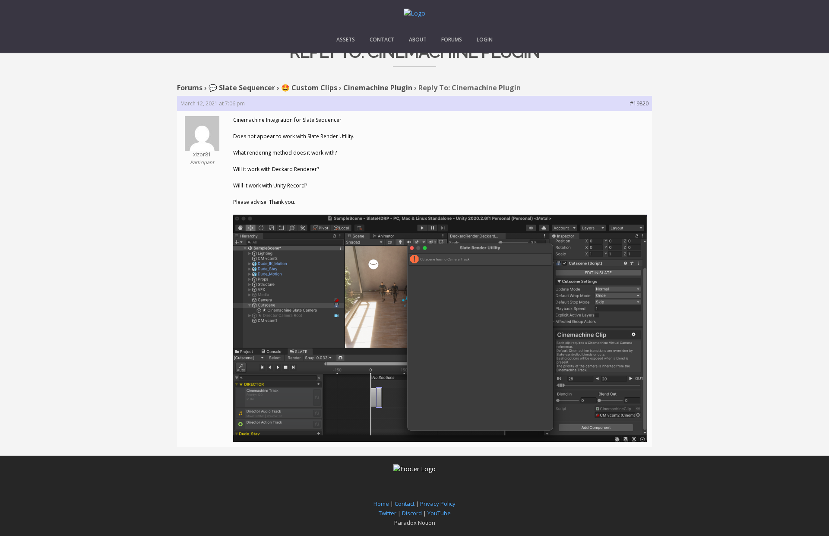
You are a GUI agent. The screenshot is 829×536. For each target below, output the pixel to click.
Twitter (387, 513)
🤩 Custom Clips (309, 87)
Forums (451, 39)
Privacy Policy (438, 503)
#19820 (639, 103)
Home (381, 503)
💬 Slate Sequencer (242, 87)
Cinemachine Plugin (377, 87)
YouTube (439, 513)
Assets (345, 39)
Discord (412, 513)
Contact (382, 39)
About (418, 39)
